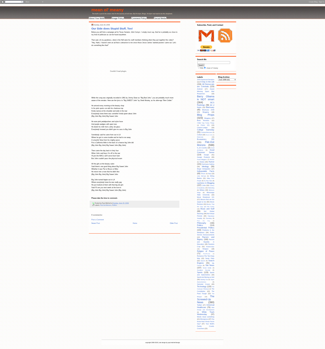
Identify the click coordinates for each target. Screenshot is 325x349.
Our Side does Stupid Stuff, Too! (112, 28)
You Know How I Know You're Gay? (205, 321)
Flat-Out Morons (105, 205)
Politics (114, 205)
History (202, 162)
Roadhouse (206, 253)
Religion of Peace (205, 251)
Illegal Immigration (203, 169)
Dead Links (209, 135)
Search (203, 260)
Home (135, 223)
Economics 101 (205, 139)
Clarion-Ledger (202, 128)
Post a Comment (97, 220)
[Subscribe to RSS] (225, 44)
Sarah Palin (209, 258)
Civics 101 (205, 125)
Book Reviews (203, 120)
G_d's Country (202, 148)
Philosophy (201, 223)
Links (204, 185)
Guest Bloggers (202, 159)
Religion (205, 249)
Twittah (199, 305)
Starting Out (204, 279)
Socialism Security (203, 270)
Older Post (174, 223)
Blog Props (205, 114)
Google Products (203, 157)
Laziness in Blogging (205, 183)
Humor (211, 162)
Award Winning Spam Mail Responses (205, 91)
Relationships (210, 246)
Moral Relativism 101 (205, 197)
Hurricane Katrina (208, 164)
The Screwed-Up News (205, 299)
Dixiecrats (200, 137)
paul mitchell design (174, 342)
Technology (201, 286)
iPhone (203, 173)
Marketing (211, 188)
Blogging (207, 118)
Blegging (206, 112)
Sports (199, 272)
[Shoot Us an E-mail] (206, 44)
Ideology (205, 166)
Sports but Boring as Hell (205, 277)
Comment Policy (139, 18)
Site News (209, 265)
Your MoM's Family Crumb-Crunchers (205, 326)
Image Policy (118, 18)
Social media (207, 268)
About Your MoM (96, 18)
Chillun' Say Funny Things (205, 123)
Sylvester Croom (203, 284)
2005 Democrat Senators (205, 80)
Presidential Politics (205, 228)
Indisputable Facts (205, 171)
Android (199, 89)
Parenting (209, 218)
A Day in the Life (207, 82)
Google (206, 155)
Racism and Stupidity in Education (205, 242)
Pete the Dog (203, 220)
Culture (199, 135)
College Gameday (205, 130)
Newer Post (95, 223)
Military (202, 190)
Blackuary (210, 107)
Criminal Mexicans (206, 132)
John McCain (201, 176)
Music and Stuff (207, 209)
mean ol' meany (107, 9)
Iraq (209, 173)
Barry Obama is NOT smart (205, 98)
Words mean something (205, 317)
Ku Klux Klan (208, 180)
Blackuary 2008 (208, 110)
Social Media (160, 18)
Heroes (212, 159)
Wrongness (204, 319)
